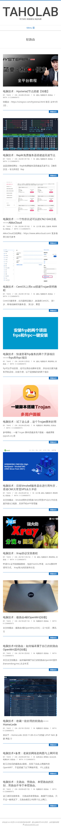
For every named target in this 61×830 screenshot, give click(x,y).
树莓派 (46, 757)
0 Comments (13, 97)
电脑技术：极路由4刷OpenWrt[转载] (25, 617)
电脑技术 (43, 95)
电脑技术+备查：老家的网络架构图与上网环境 (30, 753)
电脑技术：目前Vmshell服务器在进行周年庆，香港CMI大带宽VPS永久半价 (30, 487)
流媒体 (48, 226)
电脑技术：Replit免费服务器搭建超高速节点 (29, 155)
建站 (38, 95)
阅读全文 (53, 111)
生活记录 (52, 757)
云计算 (38, 226)
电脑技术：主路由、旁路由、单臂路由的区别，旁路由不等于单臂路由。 (28, 783)
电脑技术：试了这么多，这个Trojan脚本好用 (29, 421)
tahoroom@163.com (32, 824)
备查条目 (39, 757)
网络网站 (51, 361)
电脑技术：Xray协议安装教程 (20, 553)
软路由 (50, 95)
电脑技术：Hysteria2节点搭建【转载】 (26, 91)
